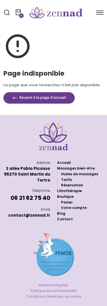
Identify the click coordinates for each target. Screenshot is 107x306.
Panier (67, 202)
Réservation (72, 185)
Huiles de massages (79, 174)
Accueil (64, 162)
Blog (61, 213)
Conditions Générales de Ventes (54, 296)
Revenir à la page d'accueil (42, 98)
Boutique (65, 196)
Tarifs (66, 179)
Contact (65, 219)
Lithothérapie (69, 190)
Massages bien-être (76, 168)
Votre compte (74, 207)
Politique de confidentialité (53, 290)
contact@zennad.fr (29, 215)
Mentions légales (53, 285)
